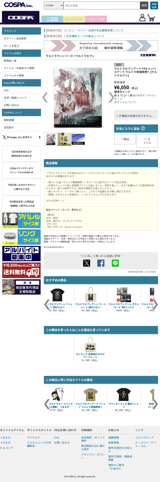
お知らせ (113, 430)
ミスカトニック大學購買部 (39, 444)
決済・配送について (15, 97)
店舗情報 (113, 437)
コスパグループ (144, 437)
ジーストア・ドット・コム (145, 444)
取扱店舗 (9, 120)
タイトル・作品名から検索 (19, 68)
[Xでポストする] (86, 265)
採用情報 (113, 442)
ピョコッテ (6, 448)
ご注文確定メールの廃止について (84, 36)
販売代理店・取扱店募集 (120, 458)
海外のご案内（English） (116, 466)
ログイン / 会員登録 (15, 38)
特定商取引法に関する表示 (93, 447)
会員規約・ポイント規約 (93, 439)
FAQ (6, 90)
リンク (139, 430)
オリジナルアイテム (12, 430)
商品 (126, 139)
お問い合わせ (11, 105)
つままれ (5, 437)
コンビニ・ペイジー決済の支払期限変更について (94, 30)
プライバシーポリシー (93, 456)
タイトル (147, 141)
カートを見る (11, 46)
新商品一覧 (10, 60)
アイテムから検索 (14, 75)
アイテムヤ (33, 437)
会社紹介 (9, 127)
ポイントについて (125, 102)
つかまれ (5, 442)
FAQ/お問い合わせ (65, 430)
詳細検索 (154, 5)
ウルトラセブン (85, 56)
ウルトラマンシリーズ (59, 56)
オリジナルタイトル (39, 430)
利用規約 (86, 430)
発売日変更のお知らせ (120, 449)
